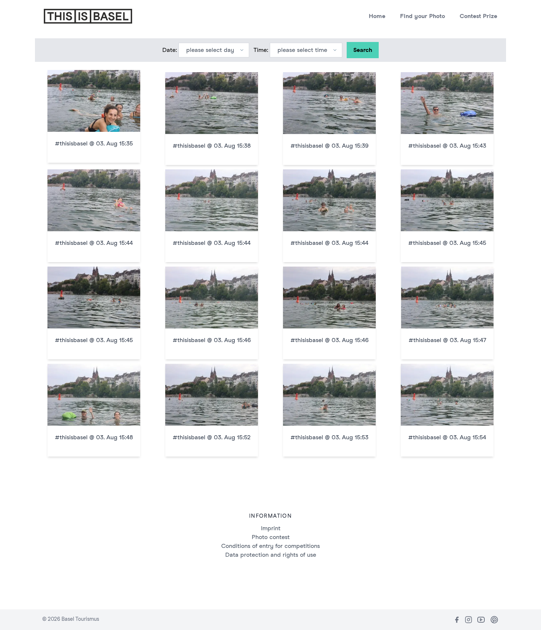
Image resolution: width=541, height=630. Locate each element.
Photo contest (271, 537)
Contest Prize (478, 16)
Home (377, 16)
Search (362, 49)
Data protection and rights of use (270, 554)
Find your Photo (422, 16)
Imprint (270, 528)
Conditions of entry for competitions (270, 545)
